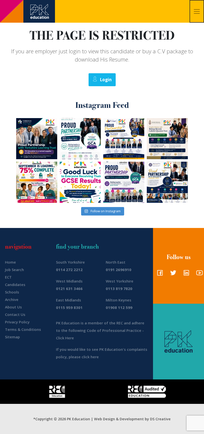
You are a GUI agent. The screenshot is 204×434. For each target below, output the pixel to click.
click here (90, 356)
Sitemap (12, 336)
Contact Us (15, 314)
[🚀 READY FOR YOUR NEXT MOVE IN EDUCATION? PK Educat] (123, 138)
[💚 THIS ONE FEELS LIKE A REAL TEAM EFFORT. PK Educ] (80, 138)
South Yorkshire (70, 262)
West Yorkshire (119, 281)
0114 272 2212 (69, 269)
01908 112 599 (119, 307)
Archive (11, 299)
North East (115, 262)
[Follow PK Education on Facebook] (159, 274)
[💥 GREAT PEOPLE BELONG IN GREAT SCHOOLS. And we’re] (167, 138)
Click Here (65, 337)
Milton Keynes (118, 299)
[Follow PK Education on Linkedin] (185, 274)
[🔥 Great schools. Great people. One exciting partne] (167, 182)
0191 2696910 (118, 269)
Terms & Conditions (23, 329)
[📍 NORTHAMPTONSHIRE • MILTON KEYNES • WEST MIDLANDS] (123, 182)
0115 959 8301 (69, 307)
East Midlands (68, 299)
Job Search (14, 269)
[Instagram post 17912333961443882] (36, 182)
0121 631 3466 (69, 288)
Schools (12, 291)
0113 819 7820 (119, 288)
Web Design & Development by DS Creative (132, 419)
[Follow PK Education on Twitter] (172, 274)
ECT (8, 277)
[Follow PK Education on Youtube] (198, 274)
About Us (13, 306)
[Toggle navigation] (197, 11)
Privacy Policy (17, 321)
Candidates (15, 284)
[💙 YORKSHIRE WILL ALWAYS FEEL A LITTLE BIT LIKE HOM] (36, 138)
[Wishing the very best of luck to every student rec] (80, 182)
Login (106, 79)
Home (10, 262)
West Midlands (69, 281)
